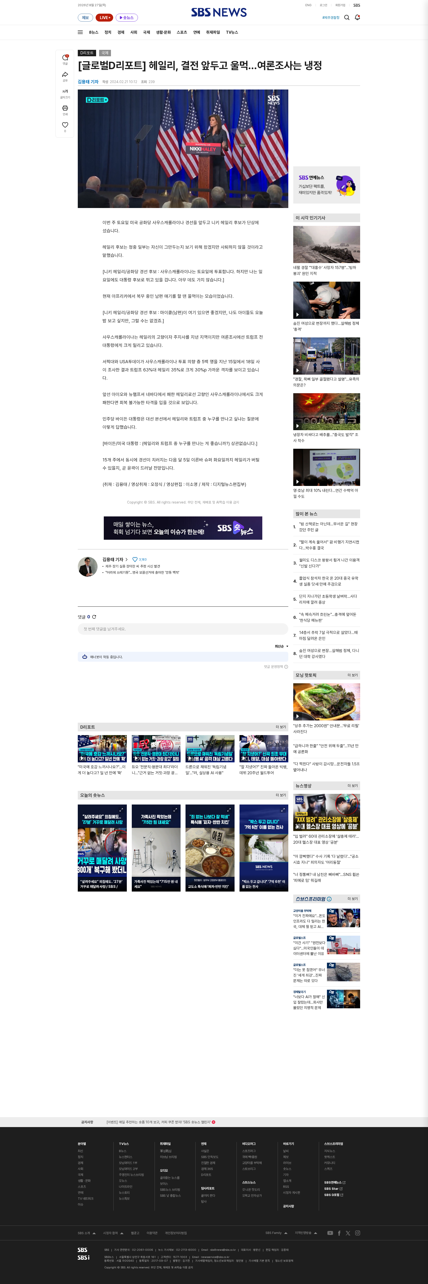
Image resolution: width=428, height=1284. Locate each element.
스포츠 (182, 32)
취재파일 (213, 32)
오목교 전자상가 (252, 1195)
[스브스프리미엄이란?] (330, 899)
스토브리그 (249, 1169)
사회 (133, 32)
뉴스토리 (124, 1192)
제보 (286, 1157)
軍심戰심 (166, 1151)
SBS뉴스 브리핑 (170, 1190)
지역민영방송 (306, 1233)
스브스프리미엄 (333, 1142)
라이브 (287, 1163)
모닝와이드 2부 (128, 1169)
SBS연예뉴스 (333, 1182)
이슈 (80, 1204)
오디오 (164, 1169)
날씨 (286, 1151)
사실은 (205, 1151)
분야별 (82, 1142)
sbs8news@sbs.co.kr (223, 1250)
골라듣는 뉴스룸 (170, 1178)
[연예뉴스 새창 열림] (326, 185)
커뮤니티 (329, 1163)
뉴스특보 (124, 1198)
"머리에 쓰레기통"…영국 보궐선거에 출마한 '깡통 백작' (142, 572)
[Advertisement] (183, 696)
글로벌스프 (299, 938)
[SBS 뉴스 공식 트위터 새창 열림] (348, 1233)
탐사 (204, 1201)
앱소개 (287, 1181)
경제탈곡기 (299, 992)
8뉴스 (94, 32)
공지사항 (288, 1206)
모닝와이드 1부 (128, 1163)
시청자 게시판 (291, 1192)
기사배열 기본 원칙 (259, 1260)
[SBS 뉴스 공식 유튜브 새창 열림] (330, 1233)
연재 (204, 1142)
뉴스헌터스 (125, 1157)
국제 (146, 32)
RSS (286, 1187)
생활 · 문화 (84, 1181)
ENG (308, 5)
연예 (196, 32)
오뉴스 (123, 1181)
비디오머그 (249, 1142)
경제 (120, 32)
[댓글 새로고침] (94, 616)
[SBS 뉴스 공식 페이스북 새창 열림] (339, 1233)
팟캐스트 (329, 1157)
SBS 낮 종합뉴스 (170, 1195)
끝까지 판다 (208, 1195)
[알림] (357, 17)
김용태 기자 (113, 559)
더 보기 (279, 726)
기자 (286, 1175)
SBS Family (277, 1233)
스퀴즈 (328, 1169)
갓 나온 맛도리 (251, 1190)
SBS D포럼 (331, 1194)
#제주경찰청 (330, 18)
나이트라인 (125, 1187)
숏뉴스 (287, 1169)
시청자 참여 (113, 1233)
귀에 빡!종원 (249, 1157)
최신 (80, 1151)
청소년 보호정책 (284, 1260)
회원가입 (340, 5)
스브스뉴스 (249, 1181)
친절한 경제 (208, 1163)
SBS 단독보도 (209, 1157)
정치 (108, 32)
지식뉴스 (329, 1151)
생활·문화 (163, 32)
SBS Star (331, 1188)
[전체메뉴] (80, 32)
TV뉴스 (232, 32)
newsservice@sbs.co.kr (215, 1257)
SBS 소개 (87, 1233)
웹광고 (135, 1233)
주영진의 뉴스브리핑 (131, 1175)
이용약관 (152, 1233)
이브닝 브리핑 (168, 1157)
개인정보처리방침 (176, 1233)
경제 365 (207, 1169)
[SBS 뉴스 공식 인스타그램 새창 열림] (358, 1233)
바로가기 (288, 1142)
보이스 (164, 1184)
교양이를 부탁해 (302, 911)
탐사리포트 (207, 1187)
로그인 (323, 5)
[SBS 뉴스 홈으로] (219, 12)
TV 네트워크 (85, 1198)
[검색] (347, 17)
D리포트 (87, 53)
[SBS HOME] (356, 5)
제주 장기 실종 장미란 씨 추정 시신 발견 (133, 566)
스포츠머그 (249, 1151)
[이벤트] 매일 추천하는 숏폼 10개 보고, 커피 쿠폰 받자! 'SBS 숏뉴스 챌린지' (159, 1121)
